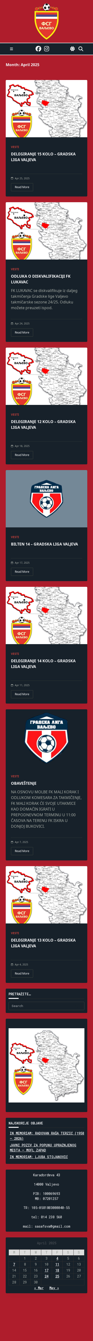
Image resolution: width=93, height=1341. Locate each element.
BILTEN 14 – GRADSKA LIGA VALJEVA (44, 544)
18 (57, 1270)
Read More (22, 187)
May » (54, 1288)
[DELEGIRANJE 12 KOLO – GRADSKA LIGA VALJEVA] (46, 376)
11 (57, 1264)
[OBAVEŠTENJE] (46, 738)
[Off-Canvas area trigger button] (11, 49)
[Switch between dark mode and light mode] (73, 49)
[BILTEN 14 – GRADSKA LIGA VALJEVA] (46, 498)
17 (46, 1270)
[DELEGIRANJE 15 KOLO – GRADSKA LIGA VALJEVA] (46, 108)
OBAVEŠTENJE (23, 783)
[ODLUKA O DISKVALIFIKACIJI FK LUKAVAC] (46, 231)
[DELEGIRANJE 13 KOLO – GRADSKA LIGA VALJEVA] (46, 894)
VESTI (15, 147)
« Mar (39, 1288)
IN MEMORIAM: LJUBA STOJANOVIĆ (39, 1157)
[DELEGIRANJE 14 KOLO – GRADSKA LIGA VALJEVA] (46, 615)
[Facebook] (38, 49)
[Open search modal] (80, 49)
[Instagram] (46, 49)
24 (46, 1276)
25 (57, 1276)
